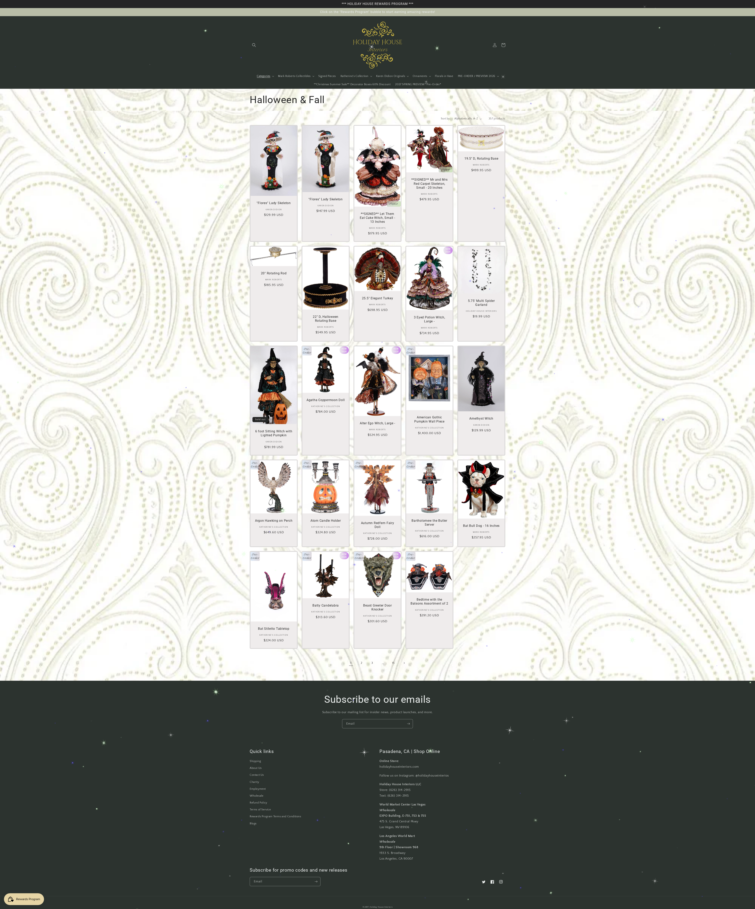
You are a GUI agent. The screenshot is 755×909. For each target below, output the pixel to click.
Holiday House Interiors (381, 907)
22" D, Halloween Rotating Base (325, 319)
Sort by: (445, 118)
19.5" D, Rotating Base (481, 158)
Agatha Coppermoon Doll (326, 400)
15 (393, 663)
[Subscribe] (408, 723)
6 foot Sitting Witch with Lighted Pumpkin (273, 433)
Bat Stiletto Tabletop (273, 629)
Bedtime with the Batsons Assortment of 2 (429, 601)
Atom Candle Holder (325, 520)
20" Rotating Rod (274, 273)
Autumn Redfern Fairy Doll (377, 525)
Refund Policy (258, 802)
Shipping (255, 761)
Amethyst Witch (481, 418)
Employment (258, 789)
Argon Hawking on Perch (274, 520)
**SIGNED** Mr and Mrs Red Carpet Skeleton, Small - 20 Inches (429, 183)
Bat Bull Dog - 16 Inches (481, 526)
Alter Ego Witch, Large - (377, 423)
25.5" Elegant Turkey (377, 298)
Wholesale (256, 795)
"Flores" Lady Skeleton (274, 203)
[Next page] (404, 663)
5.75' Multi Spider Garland (481, 303)
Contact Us (257, 775)
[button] (254, 45)
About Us (256, 768)
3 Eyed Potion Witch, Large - (429, 319)
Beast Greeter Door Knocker (377, 607)
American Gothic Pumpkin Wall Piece (429, 419)
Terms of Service (260, 809)
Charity (254, 782)
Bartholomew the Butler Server (429, 522)
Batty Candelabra (325, 605)
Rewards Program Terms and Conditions (275, 816)
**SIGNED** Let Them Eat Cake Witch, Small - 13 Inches (377, 218)
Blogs (253, 823)
